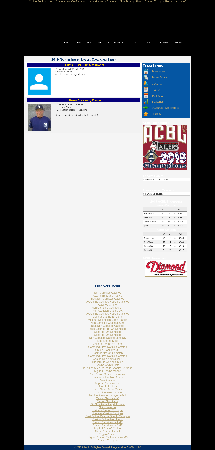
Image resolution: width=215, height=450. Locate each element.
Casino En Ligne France (107, 295)
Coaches (157, 83)
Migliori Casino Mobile (107, 371)
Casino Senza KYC (107, 398)
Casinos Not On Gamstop (107, 353)
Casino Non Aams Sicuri (107, 359)
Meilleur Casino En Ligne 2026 (107, 395)
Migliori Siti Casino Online (107, 362)
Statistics (157, 101)
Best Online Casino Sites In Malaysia (107, 416)
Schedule (157, 95)
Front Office (159, 77)
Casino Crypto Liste (107, 365)
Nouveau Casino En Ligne (107, 413)
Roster (156, 89)
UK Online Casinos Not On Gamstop (107, 301)
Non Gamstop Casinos (107, 292)
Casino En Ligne (108, 440)
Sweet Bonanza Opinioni (107, 392)
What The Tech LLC (131, 447)
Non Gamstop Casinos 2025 (107, 322)
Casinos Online (107, 304)
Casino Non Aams (107, 401)
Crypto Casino (107, 434)
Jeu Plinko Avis (107, 386)
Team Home (158, 71)
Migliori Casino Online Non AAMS (107, 437)
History (156, 114)
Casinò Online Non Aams (107, 419)
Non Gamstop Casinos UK (107, 307)
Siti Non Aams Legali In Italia (107, 404)
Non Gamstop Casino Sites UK (107, 337)
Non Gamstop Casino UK (107, 310)
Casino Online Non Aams (107, 377)
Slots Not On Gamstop (107, 334)
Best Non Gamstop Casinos (107, 298)
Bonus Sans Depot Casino (107, 389)
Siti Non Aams (107, 407)
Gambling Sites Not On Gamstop (107, 347)
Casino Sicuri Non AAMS (108, 422)
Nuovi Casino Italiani (107, 431)
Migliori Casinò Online (107, 428)
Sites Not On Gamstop (107, 331)
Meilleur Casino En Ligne (107, 316)
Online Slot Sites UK (107, 350)
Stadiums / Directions (165, 108)
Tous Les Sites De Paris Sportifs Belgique (107, 368)
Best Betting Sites (107, 340)
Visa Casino (107, 380)
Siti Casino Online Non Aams (107, 374)
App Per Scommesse (107, 383)
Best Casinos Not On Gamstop (107, 328)
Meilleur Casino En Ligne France (107, 319)
